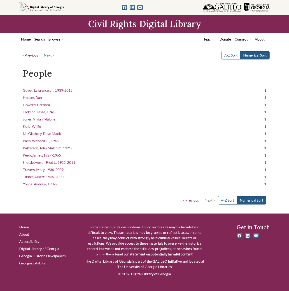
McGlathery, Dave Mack (42, 133)
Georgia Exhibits (32, 263)
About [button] (260, 39)
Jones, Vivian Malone (39, 119)
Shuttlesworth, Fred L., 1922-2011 (49, 162)
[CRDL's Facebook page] (124, 7)
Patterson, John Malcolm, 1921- (47, 148)
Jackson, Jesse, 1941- (39, 112)
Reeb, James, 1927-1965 (42, 155)
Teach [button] (208, 39)
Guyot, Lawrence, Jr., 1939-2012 (47, 90)
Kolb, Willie (32, 126)
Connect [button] (241, 39)
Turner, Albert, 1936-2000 (43, 177)
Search (39, 39)
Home (26, 39)
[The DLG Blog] (132, 7)
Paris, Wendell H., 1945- (41, 141)
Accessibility (29, 241)
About (24, 234)
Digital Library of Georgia (39, 248)
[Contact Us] (140, 7)
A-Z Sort (231, 55)
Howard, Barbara (36, 104)
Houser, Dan (32, 97)
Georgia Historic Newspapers (42, 256)
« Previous (30, 55)
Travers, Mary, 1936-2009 (43, 169)
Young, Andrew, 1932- (40, 184)
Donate (225, 39)
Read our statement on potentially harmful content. (154, 254)
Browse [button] (54, 39)
